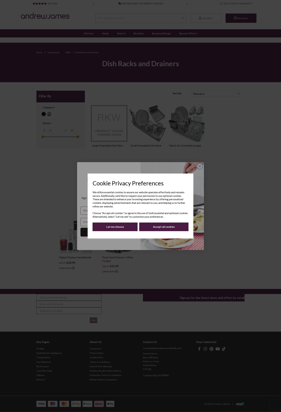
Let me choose (115, 226)
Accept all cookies (164, 226)
